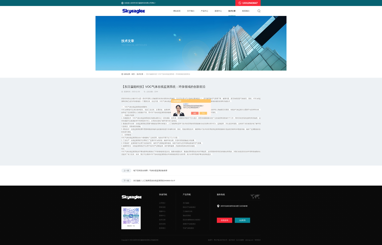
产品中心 (204, 11)
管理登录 (258, 240)
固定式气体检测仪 (189, 207)
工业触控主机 (187, 211)
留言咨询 (162, 224)
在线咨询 (224, 220)
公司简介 (162, 203)
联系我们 (245, 11)
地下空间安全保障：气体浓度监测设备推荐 (150, 171)
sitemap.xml (249, 240)
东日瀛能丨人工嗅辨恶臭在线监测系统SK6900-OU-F (154, 181)
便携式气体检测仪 (189, 224)
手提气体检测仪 (188, 228)
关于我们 (190, 11)
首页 (133, 74)
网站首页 (177, 11)
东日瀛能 (186, 203)
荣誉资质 (162, 207)
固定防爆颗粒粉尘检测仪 (191, 220)
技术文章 (232, 11)
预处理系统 (187, 215)
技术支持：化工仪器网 (236, 240)
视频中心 (162, 211)
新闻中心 (218, 11)
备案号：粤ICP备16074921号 (217, 240)
